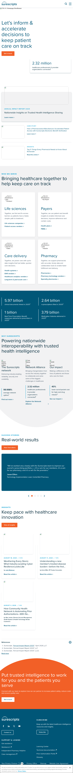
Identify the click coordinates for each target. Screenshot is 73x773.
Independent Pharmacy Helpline (13, 750)
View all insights (9, 525)
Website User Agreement (59, 763)
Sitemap (43, 763)
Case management (8, 754)
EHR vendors (9, 273)
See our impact (55, 399)
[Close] (70, 768)
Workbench (6, 747)
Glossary (39, 757)
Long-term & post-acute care (15, 279)
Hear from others (10, 447)
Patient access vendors (13, 226)
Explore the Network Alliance (33, 402)
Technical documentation (45, 750)
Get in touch (8, 53)
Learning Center (42, 746)
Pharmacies (45, 273)
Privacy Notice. (22, 771)
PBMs (43, 229)
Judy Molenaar (10, 570)
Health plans (46, 226)
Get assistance (7, 743)
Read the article (10, 574)
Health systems (10, 270)
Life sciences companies (14, 223)
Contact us (7, 732)
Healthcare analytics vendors (16, 276)
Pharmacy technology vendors (52, 276)
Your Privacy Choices (9, 763)
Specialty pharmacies (49, 279)
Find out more (7, 399)
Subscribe (42, 732)
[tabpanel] (36, 472)
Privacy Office (32, 763)
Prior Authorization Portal (45, 753)
